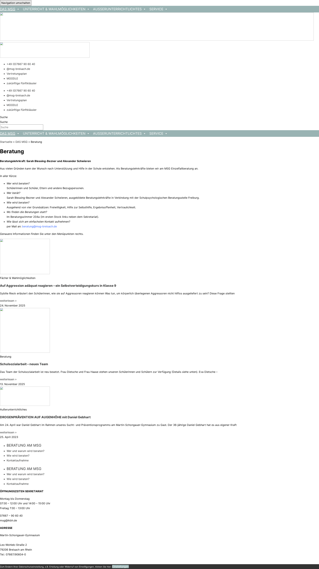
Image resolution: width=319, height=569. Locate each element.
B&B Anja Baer (146, 561)
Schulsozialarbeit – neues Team (24, 364)
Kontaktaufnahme (18, 460)
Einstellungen (120, 566)
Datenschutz (94, 561)
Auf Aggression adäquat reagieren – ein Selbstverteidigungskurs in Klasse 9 (58, 286)
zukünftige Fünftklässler (22, 83)
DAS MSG (21, 141)
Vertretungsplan (17, 73)
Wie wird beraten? (18, 455)
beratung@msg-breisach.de (39, 226)
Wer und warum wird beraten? (25, 451)
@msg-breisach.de (18, 68)
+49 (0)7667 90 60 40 (21, 64)
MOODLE (12, 78)
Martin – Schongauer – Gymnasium (45, 561)
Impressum (77, 561)
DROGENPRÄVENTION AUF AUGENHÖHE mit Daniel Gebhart (45, 417)
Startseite (6, 141)
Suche (4, 117)
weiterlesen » (8, 300)
